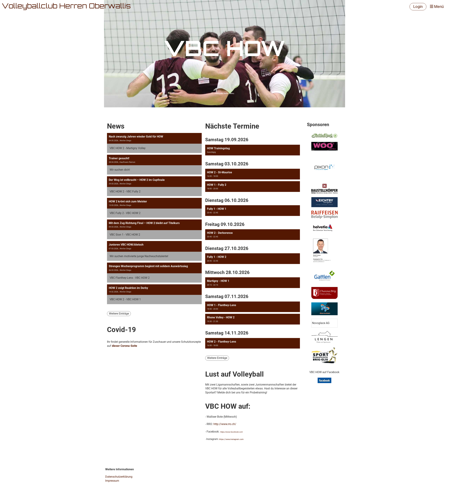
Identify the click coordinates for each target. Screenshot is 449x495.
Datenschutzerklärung (118, 476)
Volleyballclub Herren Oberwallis (66, 6)
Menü (438, 6)
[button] (252, 150)
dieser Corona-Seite (124, 345)
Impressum (112, 480)
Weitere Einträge (119, 313)
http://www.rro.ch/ (224, 424)
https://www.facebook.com (231, 432)
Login (418, 6)
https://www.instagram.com (231, 439)
